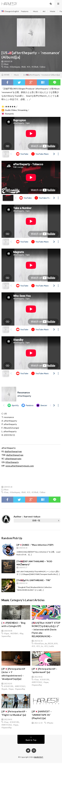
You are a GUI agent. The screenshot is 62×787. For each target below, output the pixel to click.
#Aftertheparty (15, 67)
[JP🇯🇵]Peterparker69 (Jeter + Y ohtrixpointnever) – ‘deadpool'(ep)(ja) (13, 673)
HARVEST (38, 757)
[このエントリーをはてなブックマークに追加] (43, 82)
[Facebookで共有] (7, 82)
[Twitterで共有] (19, 82)
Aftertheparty (12, 462)
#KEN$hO (14, 633)
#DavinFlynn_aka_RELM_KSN (46, 643)
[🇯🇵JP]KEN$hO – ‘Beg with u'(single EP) (13, 624)
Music (35, 11)
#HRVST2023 (20, 686)
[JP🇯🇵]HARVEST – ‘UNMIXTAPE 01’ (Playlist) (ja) (42, 714)
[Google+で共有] (31, 82)
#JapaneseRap (20, 689)
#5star (6, 67)
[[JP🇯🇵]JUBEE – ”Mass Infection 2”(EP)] (8, 550)
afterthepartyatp (13, 458)
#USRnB (35, 67)
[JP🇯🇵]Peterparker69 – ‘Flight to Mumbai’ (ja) (14, 713)
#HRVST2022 (37, 682)
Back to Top (31, 740)
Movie (52, 11)
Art (44, 11)
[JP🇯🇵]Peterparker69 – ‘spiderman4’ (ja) (44, 670)
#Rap (21, 633)
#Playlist (50, 723)
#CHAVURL (9, 686)
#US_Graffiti (49, 646)
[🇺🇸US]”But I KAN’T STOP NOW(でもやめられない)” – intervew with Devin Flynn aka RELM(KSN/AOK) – (46, 629)
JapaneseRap (6, 636)
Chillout (42, 67)
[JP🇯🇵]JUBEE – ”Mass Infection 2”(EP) (35, 545)
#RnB (23, 67)
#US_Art (39, 646)
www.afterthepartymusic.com (20, 465)
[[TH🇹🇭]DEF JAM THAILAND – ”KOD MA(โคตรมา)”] (8, 566)
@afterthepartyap (13, 451)
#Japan (6, 633)
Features (24, 11)
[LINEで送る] (54, 82)
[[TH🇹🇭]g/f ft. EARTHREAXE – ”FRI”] (8, 585)
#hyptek (4, 689)
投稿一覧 (36, 520)
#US (28, 67)
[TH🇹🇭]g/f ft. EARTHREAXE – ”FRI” (34, 580)
